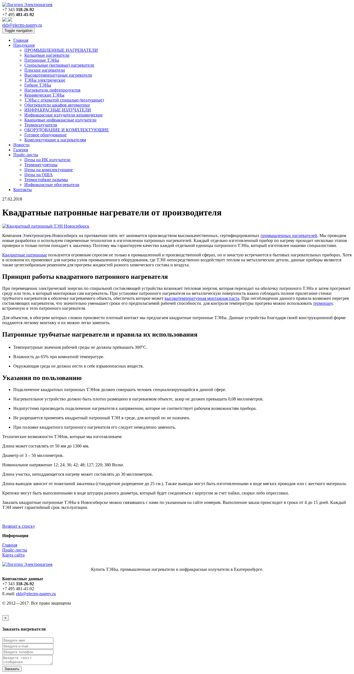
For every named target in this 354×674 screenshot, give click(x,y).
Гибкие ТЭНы (37, 85)
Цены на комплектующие (48, 169)
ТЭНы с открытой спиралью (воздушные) (64, 100)
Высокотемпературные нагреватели (58, 75)
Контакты (22, 189)
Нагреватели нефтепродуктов (52, 90)
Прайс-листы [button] (25, 154)
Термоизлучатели (40, 125)
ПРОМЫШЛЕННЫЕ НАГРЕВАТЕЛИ (61, 50)
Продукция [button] (24, 45)
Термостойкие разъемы (46, 179)
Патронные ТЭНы (41, 60)
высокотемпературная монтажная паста (202, 298)
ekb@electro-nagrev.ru (22, 25)
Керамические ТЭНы (44, 95)
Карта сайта (13, 555)
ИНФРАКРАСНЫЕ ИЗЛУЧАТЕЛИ (57, 110)
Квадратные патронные (24, 255)
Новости (21, 144)
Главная (20, 40)
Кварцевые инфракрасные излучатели (60, 120)
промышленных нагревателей (289, 235)
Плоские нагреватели (44, 70)
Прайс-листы (14, 550)
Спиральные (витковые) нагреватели (59, 65)
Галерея (20, 149)
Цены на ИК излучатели (47, 159)
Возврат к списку (18, 526)
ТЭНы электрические (44, 80)
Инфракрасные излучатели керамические (63, 115)
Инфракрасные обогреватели (51, 184)
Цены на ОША (38, 174)
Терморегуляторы (41, 164)
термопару (322, 303)
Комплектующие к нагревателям (55, 139)
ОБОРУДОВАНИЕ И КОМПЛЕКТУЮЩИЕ (66, 129)
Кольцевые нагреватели (46, 55)
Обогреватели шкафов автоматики (57, 105)
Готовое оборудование (45, 134)
